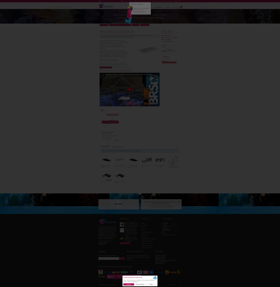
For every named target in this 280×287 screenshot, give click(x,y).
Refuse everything (140, 284)
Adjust (151, 284)
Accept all (129, 284)
